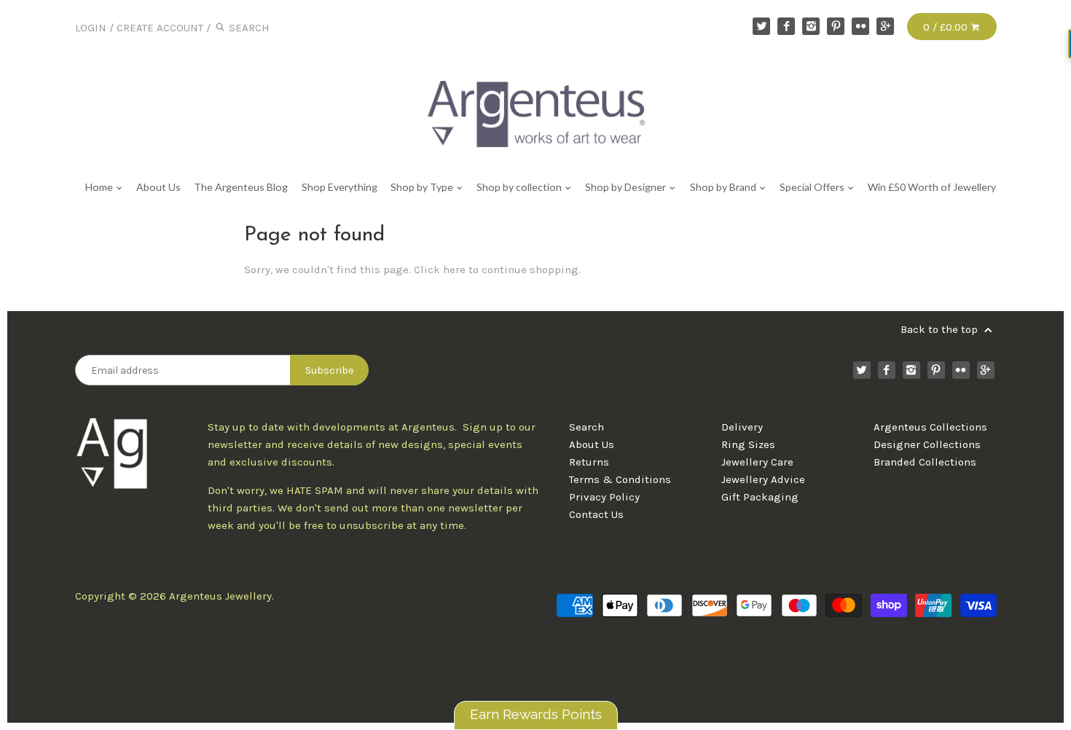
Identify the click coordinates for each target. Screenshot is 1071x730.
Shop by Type (423, 187)
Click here (440, 269)
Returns (589, 461)
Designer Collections (927, 444)
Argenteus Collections (930, 426)
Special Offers (813, 187)
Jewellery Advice (763, 479)
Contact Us (596, 514)
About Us (158, 187)
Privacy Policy (604, 496)
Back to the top (941, 329)
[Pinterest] (835, 26)
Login (90, 27)
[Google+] (885, 26)
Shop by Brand (724, 187)
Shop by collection (520, 187)
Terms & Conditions (620, 479)
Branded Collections (925, 461)
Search (586, 426)
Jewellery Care (757, 461)
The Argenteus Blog (241, 187)
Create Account (160, 27)
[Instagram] (811, 26)
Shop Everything (339, 187)
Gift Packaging (760, 496)
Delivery (742, 426)
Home (100, 187)
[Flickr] (860, 26)
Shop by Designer (626, 187)
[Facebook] (786, 26)
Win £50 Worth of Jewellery (932, 187)
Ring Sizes (748, 444)
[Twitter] (761, 26)
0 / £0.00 (946, 27)
